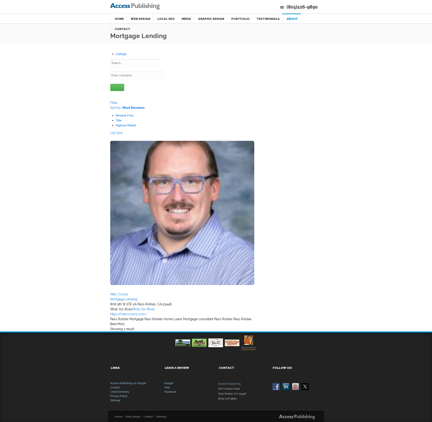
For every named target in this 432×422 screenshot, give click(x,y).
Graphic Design (211, 19)
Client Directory (119, 391)
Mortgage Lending (123, 299)
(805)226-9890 (302, 7)
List (112, 133)
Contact (115, 387)
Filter (113, 103)
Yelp (167, 387)
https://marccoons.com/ (128, 314)
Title (119, 120)
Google (168, 383)
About (292, 19)
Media (186, 19)
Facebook (170, 391)
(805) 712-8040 (144, 309)
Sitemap (115, 400)
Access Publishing (229, 383)
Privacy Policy (118, 396)
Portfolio (240, 19)
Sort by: (127, 107)
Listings (121, 54)
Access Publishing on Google (128, 383)
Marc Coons (119, 294)
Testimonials (268, 19)
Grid (119, 133)
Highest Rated (126, 125)
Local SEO (166, 19)
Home (119, 19)
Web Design (140, 19)
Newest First (124, 115)
